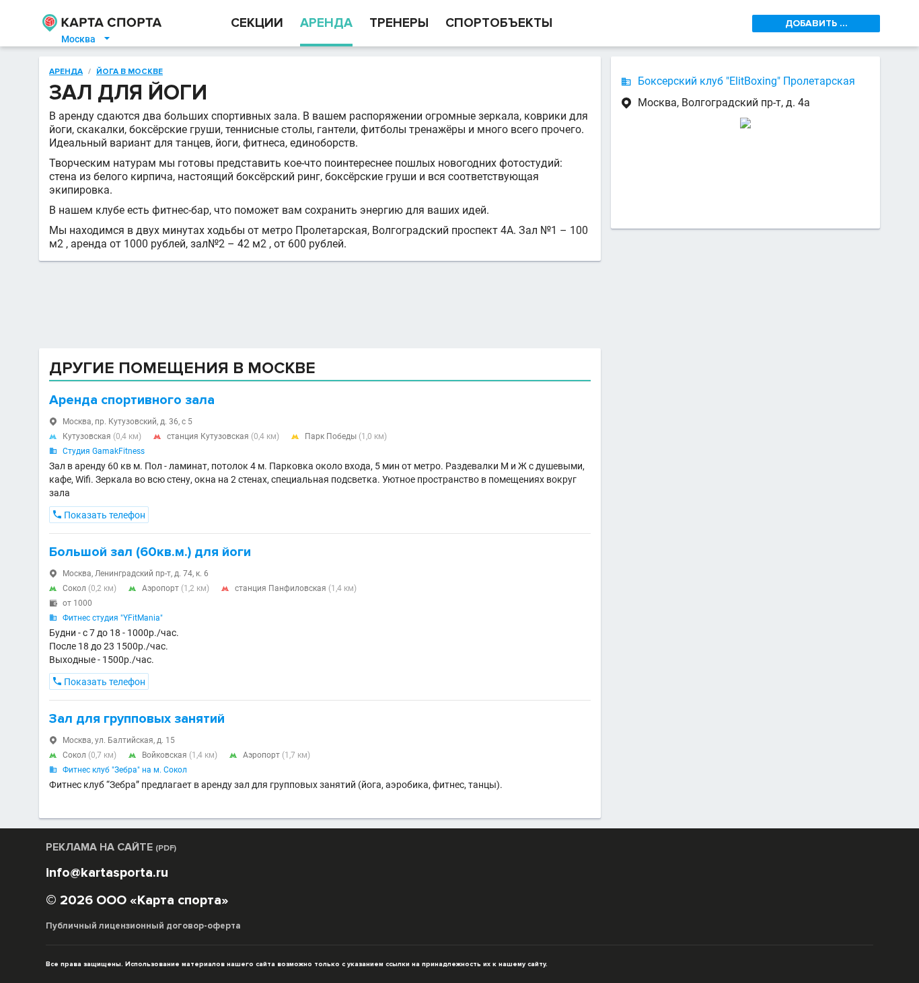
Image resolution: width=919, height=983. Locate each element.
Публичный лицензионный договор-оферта (143, 925)
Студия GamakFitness (104, 451)
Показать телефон (98, 515)
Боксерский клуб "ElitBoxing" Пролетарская (746, 81)
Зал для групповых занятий (137, 719)
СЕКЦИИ (257, 23)
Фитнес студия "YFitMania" (113, 618)
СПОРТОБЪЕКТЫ (498, 23)
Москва (86, 39)
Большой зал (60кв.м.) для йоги (150, 552)
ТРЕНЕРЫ (399, 23)
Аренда (66, 72)
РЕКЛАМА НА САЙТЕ (111, 847)
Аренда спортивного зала (132, 400)
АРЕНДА (326, 23)
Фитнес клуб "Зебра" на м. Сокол (125, 770)
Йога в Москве (129, 72)
